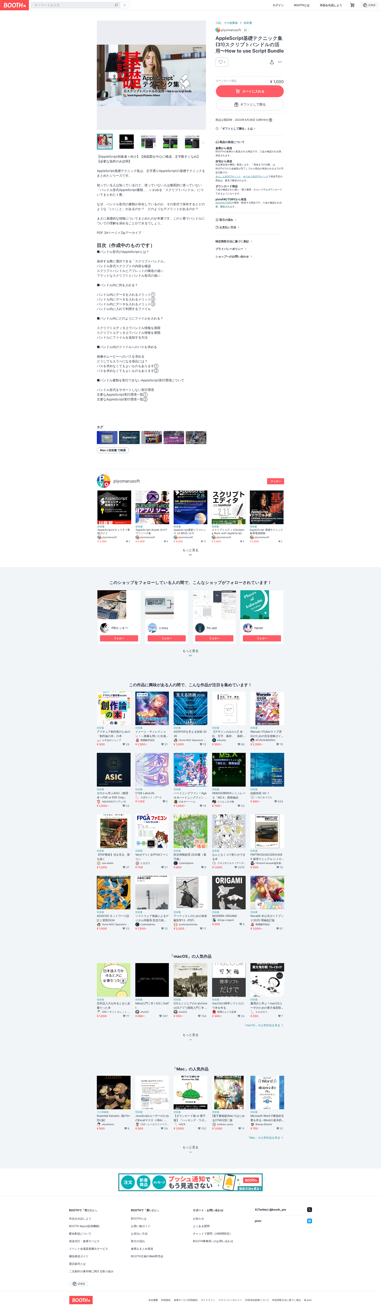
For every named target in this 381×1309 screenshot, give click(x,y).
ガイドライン (208, 1300)
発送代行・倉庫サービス (84, 1241)
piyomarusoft (127, 481)
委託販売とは (77, 1263)
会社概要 (153, 1300)
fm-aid (212, 628)
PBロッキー (120, 628)
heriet (258, 628)
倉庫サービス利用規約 (186, 1300)
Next (203, 75)
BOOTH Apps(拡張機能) (84, 1226)
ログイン (278, 5)
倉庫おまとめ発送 (142, 1248)
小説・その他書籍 (227, 22)
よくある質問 (201, 1226)
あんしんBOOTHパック (228, 176)
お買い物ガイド (140, 1226)
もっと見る (190, 651)
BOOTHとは (302, 5)
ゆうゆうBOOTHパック (255, 176)
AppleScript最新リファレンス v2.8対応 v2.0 (190, 531)
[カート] (245, 30)
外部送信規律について (257, 1300)
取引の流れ (226, 219)
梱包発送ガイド (79, 1256)
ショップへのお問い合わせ (232, 256)
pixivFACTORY (224, 202)
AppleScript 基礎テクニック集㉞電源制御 (266, 531)
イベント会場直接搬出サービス (88, 1248)
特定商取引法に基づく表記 (232, 241)
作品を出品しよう (331, 5)
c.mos (163, 628)
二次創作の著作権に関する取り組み (91, 1271)
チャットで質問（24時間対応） (212, 1233)
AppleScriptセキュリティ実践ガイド (113, 531)
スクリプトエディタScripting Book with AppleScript (228, 531)
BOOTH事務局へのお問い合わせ (213, 1241)
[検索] (116, 5)
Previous (100, 75)
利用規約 (166, 1300)
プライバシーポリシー (229, 248)
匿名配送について (80, 1233)
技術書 (248, 22)
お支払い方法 (227, 227)
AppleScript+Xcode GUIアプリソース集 (151, 531)
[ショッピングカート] (352, 5)
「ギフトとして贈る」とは (236, 128)
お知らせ (198, 1218)
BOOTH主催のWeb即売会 (147, 1256)
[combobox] (75, 5)
